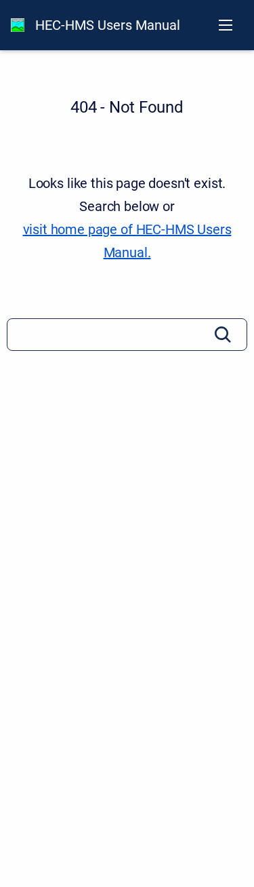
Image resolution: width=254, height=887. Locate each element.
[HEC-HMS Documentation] (17, 25)
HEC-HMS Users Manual (107, 25)
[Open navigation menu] (225, 25)
